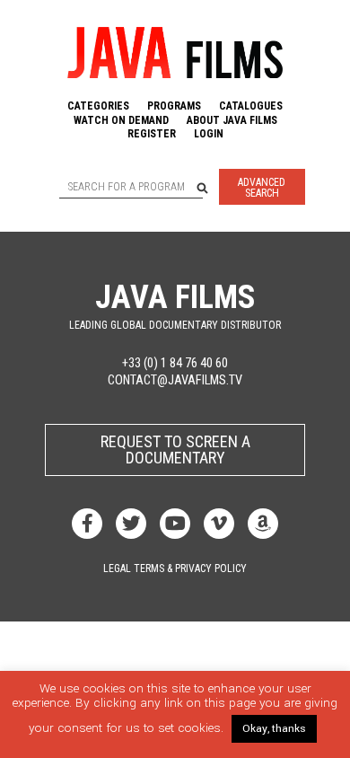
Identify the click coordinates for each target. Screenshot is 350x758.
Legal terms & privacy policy (175, 568)
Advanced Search (261, 187)
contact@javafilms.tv (175, 380)
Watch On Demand (121, 120)
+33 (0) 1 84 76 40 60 (175, 363)
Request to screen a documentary (175, 449)
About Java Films (232, 120)
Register (151, 134)
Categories (98, 106)
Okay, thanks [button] (274, 728)
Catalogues (251, 106)
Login (208, 134)
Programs (174, 106)
